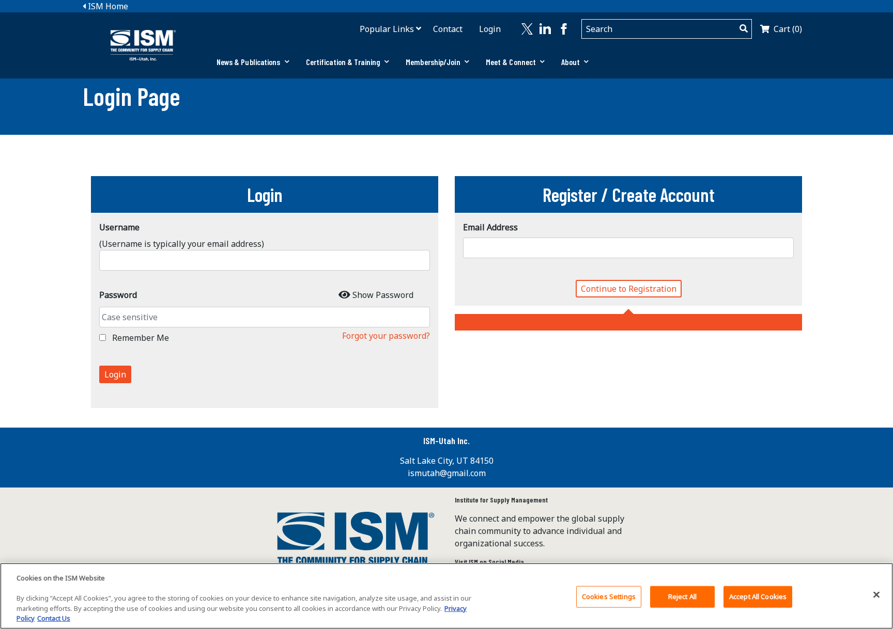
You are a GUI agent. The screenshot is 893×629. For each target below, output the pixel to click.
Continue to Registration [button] (628, 288)
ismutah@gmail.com (447, 473)
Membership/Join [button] (433, 62)
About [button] (570, 62)
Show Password (382, 295)
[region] (446, 596)
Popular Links (387, 29)
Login (490, 29)
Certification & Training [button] (343, 62)
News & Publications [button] (249, 62)
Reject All (682, 596)
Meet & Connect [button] (511, 62)
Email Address (490, 227)
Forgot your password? (386, 335)
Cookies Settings (609, 596)
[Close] (876, 595)
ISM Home (107, 6)
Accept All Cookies (758, 596)
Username (119, 227)
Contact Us (53, 618)
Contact (448, 29)
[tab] (253, 61)
